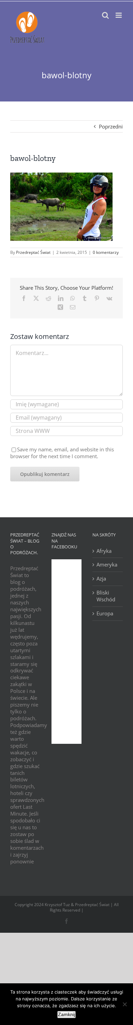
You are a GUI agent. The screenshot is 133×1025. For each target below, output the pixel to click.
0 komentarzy (106, 252)
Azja (101, 578)
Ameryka (107, 564)
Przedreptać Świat (33, 252)
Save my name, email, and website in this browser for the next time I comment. (62, 453)
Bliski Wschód (106, 596)
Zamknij (66, 1014)
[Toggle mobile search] (105, 15)
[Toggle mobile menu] (119, 15)
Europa (105, 613)
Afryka (104, 551)
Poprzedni (111, 126)
